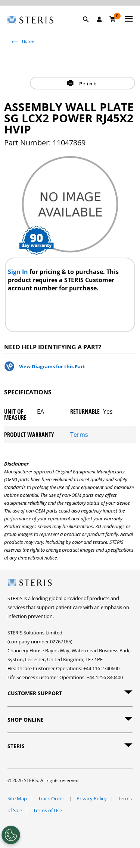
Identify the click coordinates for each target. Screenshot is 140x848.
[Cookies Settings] (10, 835)
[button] (89, 28)
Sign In (18, 272)
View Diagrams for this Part (52, 366)
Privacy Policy (92, 798)
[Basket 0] (112, 19)
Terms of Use (47, 810)
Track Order (51, 798)
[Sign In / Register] (99, 19)
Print (87, 83)
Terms (79, 435)
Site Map (17, 798)
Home (28, 41)
